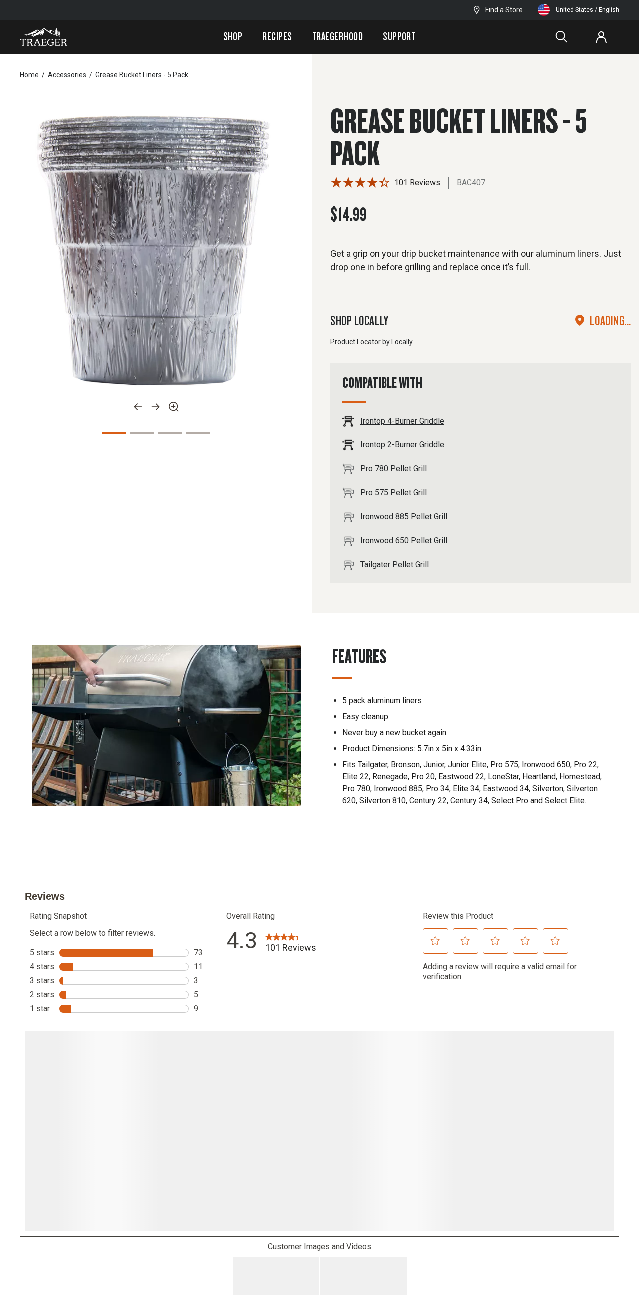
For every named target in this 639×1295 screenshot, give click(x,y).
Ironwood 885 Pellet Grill (403, 516)
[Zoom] (174, 407)
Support (399, 36)
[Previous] (138, 407)
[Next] (156, 407)
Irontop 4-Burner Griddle (402, 421)
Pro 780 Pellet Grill (393, 468)
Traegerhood (337, 36)
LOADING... (610, 320)
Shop (233, 36)
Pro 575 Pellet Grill (393, 492)
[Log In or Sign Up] (601, 36)
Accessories (67, 75)
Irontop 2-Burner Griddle (402, 444)
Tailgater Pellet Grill (394, 564)
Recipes (277, 36)
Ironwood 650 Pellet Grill (403, 540)
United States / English (587, 9)
